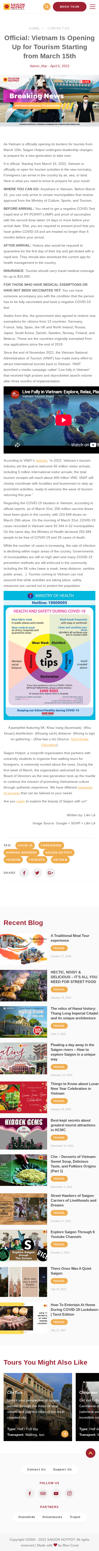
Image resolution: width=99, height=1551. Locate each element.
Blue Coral (71, 1545)
